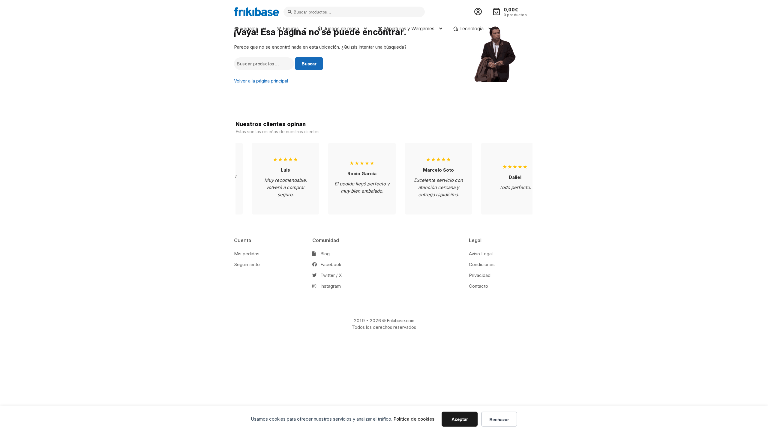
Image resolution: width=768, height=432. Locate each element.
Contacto (478, 286)
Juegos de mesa (340, 29)
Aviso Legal (481, 253)
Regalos (248, 29)
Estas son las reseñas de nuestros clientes (278, 131)
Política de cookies (414, 419)
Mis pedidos (247, 253)
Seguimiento (247, 264)
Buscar (309, 63)
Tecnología (471, 29)
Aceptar (460, 419)
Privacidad (479, 275)
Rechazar (499, 419)
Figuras (290, 29)
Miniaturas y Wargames (408, 29)
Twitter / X (330, 275)
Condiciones (482, 264)
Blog (324, 253)
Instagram (330, 286)
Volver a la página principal (261, 81)
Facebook (330, 264)
